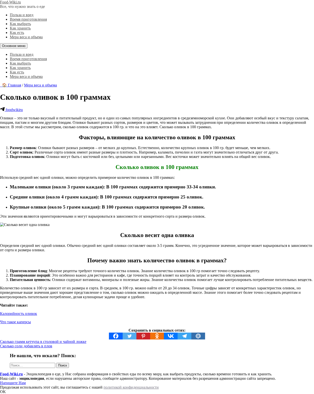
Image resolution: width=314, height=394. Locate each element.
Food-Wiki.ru (10, 2)
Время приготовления (28, 19)
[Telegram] (184, 336)
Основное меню (14, 46)
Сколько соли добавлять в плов (26, 346)
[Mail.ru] (198, 336)
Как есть (17, 32)
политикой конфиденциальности (131, 387)
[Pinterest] (143, 336)
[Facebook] (116, 336)
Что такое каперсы (15, 322)
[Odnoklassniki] (157, 336)
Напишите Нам (13, 383)
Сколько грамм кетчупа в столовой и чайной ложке (43, 341)
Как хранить (20, 28)
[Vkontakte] (171, 336)
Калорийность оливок (18, 313)
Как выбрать (20, 24)
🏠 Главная (10, 85)
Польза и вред (21, 15)
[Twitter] (129, 336)
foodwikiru (14, 110)
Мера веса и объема (26, 37)
